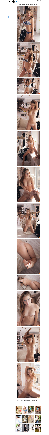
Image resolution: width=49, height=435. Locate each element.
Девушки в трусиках (10, 13)
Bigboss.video (37, 0)
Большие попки (10, 4)
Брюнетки (9, 7)
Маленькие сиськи (10, 16)
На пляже (9, 18)
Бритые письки (9, 6)
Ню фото (9, 21)
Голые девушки (10, 10)
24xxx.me (40, 0)
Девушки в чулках (10, 14)
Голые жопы (9, 11)
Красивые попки (10, 15)
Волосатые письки (10, 8)
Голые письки (9, 12)
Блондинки (9, 3)
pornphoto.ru (18, 434)
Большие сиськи (10, 5)
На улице (9, 20)
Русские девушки (10, 24)
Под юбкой (9, 23)
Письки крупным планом (11, 22)
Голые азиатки (9, 9)
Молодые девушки (10, 17)
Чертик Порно (9, 25)
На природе (9, 19)
